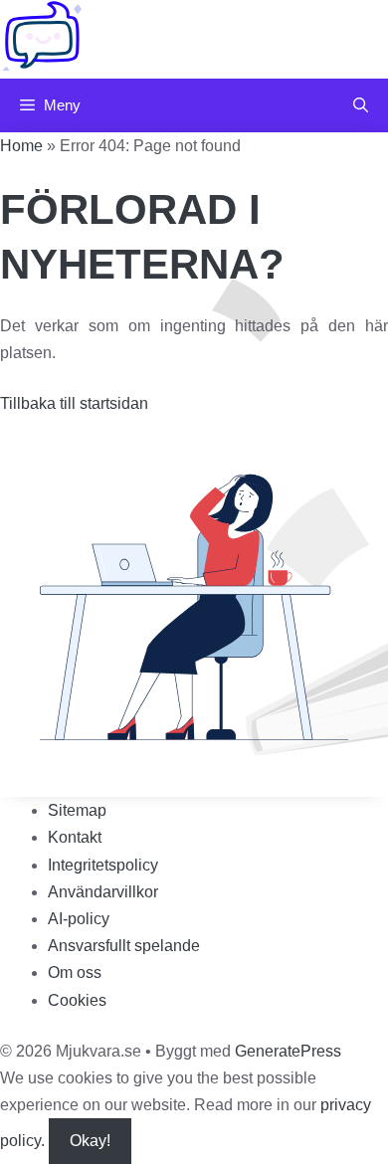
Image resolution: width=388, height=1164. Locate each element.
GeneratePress (288, 1051)
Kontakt (74, 837)
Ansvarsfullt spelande (124, 945)
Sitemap (77, 810)
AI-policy (78, 918)
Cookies (77, 1000)
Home (21, 145)
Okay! (90, 1140)
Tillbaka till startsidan (74, 403)
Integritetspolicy (103, 865)
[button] (360, 105)
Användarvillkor (103, 891)
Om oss (74, 972)
